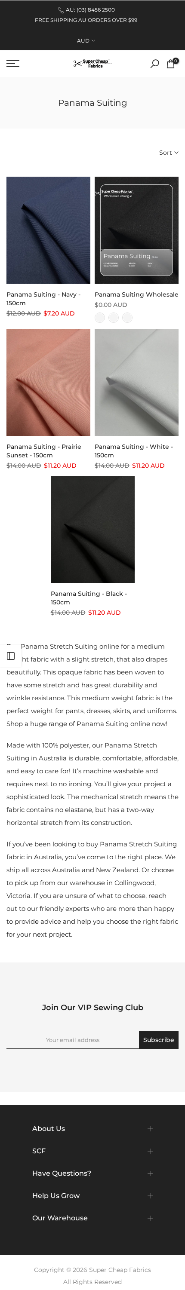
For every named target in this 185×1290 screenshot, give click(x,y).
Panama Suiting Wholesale (137, 294)
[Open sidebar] (11, 656)
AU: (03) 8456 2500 (90, 9)
